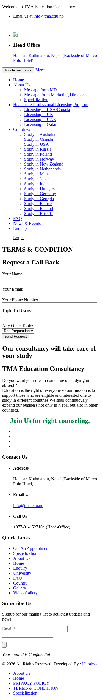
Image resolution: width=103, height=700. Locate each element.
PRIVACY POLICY (31, 683)
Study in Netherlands (42, 169)
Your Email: (12, 289)
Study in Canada (38, 139)
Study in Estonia (38, 213)
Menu (40, 70)
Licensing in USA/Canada (47, 109)
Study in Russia (37, 149)
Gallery (19, 588)
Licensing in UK (38, 114)
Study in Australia (39, 134)
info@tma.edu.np (49, 16)
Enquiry (20, 228)
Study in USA (36, 144)
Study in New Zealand (43, 164)
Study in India (36, 183)
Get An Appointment (31, 548)
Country (20, 583)
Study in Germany (40, 193)
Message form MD (40, 89)
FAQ (17, 218)
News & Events (27, 223)
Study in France (38, 203)
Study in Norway (39, 159)
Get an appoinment (41, 237)
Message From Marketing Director (54, 94)
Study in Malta (37, 174)
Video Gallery (25, 593)
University (22, 573)
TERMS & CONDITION (36, 688)
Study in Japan (37, 179)
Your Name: (12, 274)
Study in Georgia (39, 198)
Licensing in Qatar (40, 124)
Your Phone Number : (21, 299)
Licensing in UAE (40, 119)
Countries (21, 129)
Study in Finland (38, 208)
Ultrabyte (90, 664)
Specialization (36, 99)
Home (18, 80)
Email (9, 628)
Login (18, 237)
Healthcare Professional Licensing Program (50, 104)
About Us (21, 84)
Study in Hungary (39, 188)
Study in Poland (38, 154)
